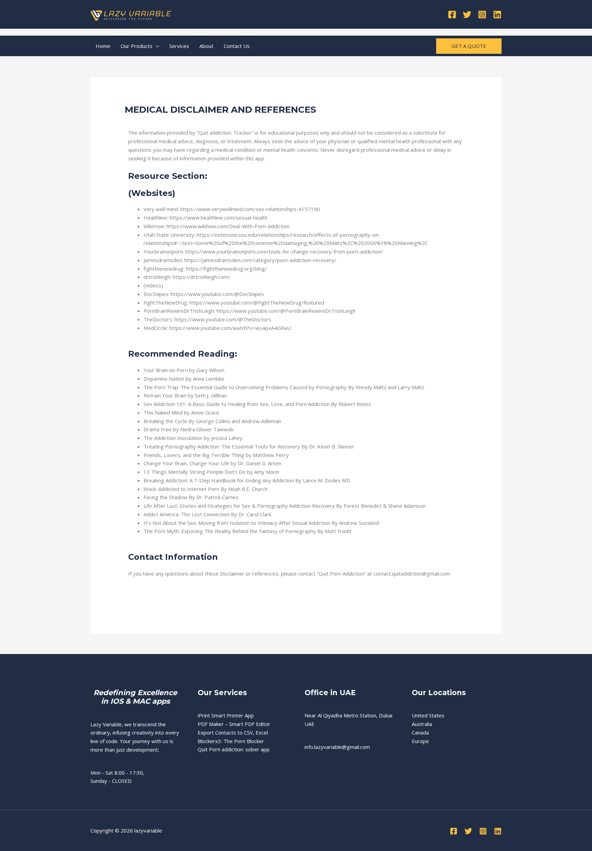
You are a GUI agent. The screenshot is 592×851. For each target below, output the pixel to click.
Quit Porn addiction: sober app (234, 749)
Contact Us (237, 45)
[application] (155, 46)
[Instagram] (482, 14)
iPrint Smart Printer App (226, 715)
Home (103, 45)
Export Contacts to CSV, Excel (233, 732)
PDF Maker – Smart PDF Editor (234, 723)
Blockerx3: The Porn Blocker (231, 741)
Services (179, 45)
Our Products (136, 45)
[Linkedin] (497, 14)
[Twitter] (467, 14)
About (206, 45)
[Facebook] (452, 14)
